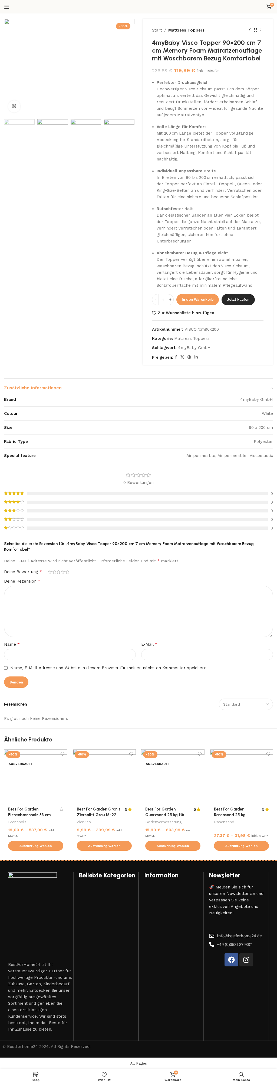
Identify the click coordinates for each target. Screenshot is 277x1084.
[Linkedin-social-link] (196, 357)
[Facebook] (231, 959)
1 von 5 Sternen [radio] (50, 572)
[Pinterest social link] (189, 357)
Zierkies (84, 822)
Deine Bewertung (23, 572)
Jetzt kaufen (238, 299)
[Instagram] (246, 959)
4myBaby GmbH (194, 347)
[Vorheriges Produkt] (250, 30)
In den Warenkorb (197, 299)
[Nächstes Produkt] (260, 30)
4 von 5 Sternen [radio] (63, 572)
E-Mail (149, 644)
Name (12, 644)
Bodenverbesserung (163, 822)
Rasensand (224, 822)
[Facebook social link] (176, 357)
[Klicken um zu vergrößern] (14, 106)
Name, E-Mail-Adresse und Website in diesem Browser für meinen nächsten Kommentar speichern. (108, 667)
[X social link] (182, 357)
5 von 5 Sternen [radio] (67, 572)
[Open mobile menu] (6, 6)
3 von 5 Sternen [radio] (58, 572)
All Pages (138, 1063)
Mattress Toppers (186, 30)
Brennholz (17, 822)
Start (157, 30)
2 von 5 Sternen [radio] (54, 572)
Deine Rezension (22, 581)
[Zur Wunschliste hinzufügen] (62, 754)
